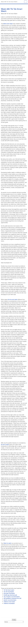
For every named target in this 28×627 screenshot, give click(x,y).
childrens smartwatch (9, 603)
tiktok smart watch (8, 23)
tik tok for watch (5, 444)
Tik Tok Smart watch (9, 590)
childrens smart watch (9, 601)
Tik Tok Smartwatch (9, 591)
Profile (14, 620)
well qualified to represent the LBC (12, 598)
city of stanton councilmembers (12, 596)
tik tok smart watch (13, 299)
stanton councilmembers (10, 600)
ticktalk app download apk (10, 595)
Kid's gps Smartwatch (9, 593)
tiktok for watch (7, 543)
